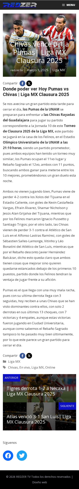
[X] (29, 83)
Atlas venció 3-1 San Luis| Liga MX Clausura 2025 (39, 419)
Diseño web (39, 482)
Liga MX (14, 361)
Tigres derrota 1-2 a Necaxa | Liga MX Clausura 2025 (38, 391)
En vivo (24, 367)
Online (50, 367)
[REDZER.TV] (19, 5)
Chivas (13, 367)
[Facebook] (22, 83)
